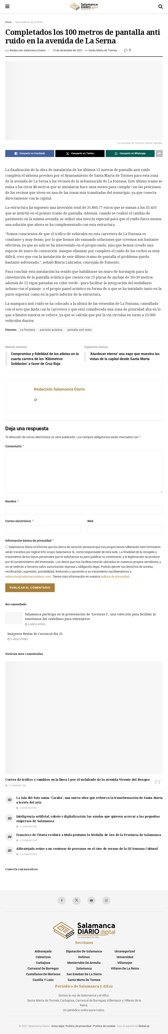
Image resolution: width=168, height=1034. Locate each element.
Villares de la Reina (125, 968)
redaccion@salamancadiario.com (28, 576)
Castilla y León (43, 980)
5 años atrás (19, 639)
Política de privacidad (78, 1026)
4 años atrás (36, 624)
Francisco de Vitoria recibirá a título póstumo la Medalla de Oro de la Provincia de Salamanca (88, 835)
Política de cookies (104, 1026)
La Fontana (27, 329)
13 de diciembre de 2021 (67, 50)
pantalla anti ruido (80, 329)
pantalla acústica (51, 329)
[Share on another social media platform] (159, 153)
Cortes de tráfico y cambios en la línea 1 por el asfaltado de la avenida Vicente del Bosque (77, 779)
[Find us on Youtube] (91, 900)
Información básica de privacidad (29, 540)
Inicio (8, 22)
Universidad (125, 957)
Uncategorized (125, 951)
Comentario (14, 446)
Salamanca (84, 968)
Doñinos (84, 957)
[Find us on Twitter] (76, 901)
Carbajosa (43, 962)
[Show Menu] (7, 6)
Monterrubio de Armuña (84, 962)
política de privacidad (115, 576)
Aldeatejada (43, 951)
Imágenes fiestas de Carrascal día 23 (35, 634)
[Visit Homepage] (83, 6)
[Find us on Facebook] (62, 900)
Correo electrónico (19, 521)
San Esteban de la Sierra (84, 974)
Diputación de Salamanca (84, 951)
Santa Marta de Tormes (29, 22)
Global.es (143, 1026)
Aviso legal (57, 1026)
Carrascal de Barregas (43, 968)
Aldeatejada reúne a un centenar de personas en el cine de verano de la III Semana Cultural (87, 848)
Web (90, 521)
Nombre (12, 501)
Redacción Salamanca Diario (28, 50)
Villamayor (124, 962)
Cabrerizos (43, 957)
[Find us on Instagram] (106, 900)
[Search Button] (160, 6)
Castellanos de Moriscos (43, 974)
